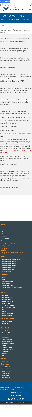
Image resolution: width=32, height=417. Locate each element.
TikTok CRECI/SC (5, 375)
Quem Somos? (5, 228)
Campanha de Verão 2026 (7, 285)
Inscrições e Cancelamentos (8, 305)
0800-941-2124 (16, 392)
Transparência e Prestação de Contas (12, 253)
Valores (3, 230)
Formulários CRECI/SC (7, 341)
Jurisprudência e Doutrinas (8, 343)
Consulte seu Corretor (7, 299)
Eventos (3, 279)
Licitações (4, 249)
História (3, 232)
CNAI (3, 309)
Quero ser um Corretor (7, 297)
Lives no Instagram (6, 283)
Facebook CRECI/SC (6, 367)
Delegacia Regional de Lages (8, 269)
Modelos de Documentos (7, 349)
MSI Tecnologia (21, 402)
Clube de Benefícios (6, 333)
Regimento (4, 353)
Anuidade (4, 311)
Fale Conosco (5, 361)
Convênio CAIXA (5, 335)
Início (2, 25)
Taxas (3, 355)
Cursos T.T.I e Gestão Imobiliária (9, 244)
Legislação (4, 345)
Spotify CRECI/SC (6, 377)
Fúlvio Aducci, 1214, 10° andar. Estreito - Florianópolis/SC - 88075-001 (12, 388)
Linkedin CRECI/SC (6, 373)
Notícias (3, 277)
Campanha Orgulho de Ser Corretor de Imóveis (12, 288)
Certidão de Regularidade (7, 301)
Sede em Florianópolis (6, 272)
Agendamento (5, 295)
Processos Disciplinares (7, 315)
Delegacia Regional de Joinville (8, 267)
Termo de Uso (5, 323)
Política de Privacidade (7, 321)
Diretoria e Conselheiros (7, 234)
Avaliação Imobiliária (6, 246)
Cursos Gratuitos (5, 337)
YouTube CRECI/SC (6, 371)
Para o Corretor (5, 328)
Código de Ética (5, 331)
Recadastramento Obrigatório (8, 307)
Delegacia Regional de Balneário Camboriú (11, 259)
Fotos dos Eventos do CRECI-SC (9, 281)
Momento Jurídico (5, 351)
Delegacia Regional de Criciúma (9, 265)
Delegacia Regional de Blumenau (9, 261)
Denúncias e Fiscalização (7, 313)
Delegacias (4, 256)
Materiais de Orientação (7, 347)
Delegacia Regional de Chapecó (9, 263)
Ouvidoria (3, 251)
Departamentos (5, 238)
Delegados (4, 236)
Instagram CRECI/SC (6, 369)
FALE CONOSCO (16, 396)
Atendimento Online (6, 303)
